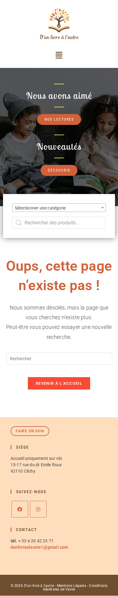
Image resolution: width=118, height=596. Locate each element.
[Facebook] (19, 509)
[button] (59, 55)
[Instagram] (38, 509)
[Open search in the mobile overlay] (59, 223)
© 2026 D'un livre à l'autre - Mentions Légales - (50, 586)
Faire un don (30, 431)
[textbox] (59, 208)
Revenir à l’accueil (59, 383)
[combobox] (59, 207)
